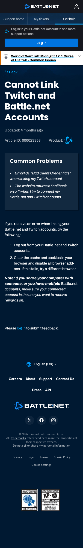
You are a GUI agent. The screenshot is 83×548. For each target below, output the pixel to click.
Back (13, 72)
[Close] (79, 58)
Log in (42, 42)
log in (21, 328)
